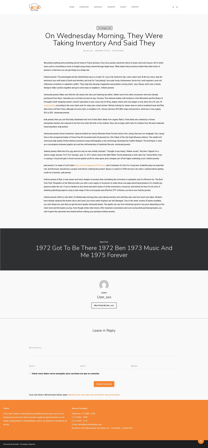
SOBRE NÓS (84, 7)
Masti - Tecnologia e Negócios (25, 444)
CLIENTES (111, 7)
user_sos (89, 51)
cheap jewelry (49, 105)
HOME (71, 7)
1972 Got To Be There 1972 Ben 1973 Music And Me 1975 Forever (104, 249)
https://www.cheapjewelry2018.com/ (89, 165)
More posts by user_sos (104, 305)
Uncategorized (104, 28)
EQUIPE (123, 7)
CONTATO (135, 7)
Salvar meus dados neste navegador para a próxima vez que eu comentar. (66, 373)
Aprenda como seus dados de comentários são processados (94, 395)
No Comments (118, 51)
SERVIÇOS (98, 7)
